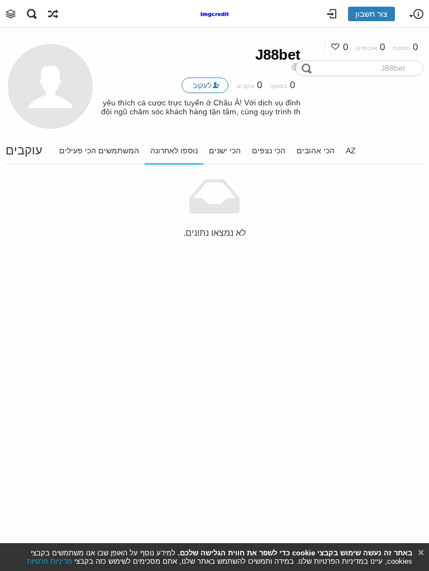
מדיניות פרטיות (49, 561)
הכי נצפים (268, 150)
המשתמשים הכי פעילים (99, 150)
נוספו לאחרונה (174, 150)
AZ (351, 150)
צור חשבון (371, 13)
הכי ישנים (225, 150)
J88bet (278, 54)
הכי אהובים (316, 150)
